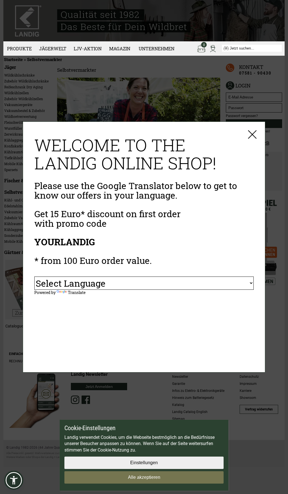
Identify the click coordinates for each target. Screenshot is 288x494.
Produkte (19, 48)
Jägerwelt (52, 48)
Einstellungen (144, 462)
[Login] (213, 48)
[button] (14, 480)
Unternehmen (156, 48)
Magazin (119, 48)
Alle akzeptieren (144, 477)
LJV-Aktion (88, 48)
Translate (77, 292)
